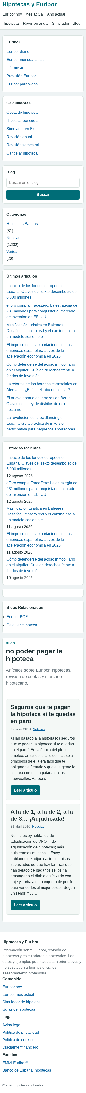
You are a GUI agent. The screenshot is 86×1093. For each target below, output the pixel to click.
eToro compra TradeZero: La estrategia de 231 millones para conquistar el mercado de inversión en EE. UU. (41, 311)
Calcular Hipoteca (21, 625)
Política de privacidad (20, 1032)
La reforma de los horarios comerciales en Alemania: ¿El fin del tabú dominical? (41, 387)
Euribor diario (17, 51)
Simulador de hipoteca (21, 1002)
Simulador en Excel (23, 129)
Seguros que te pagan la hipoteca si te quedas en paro (43, 714)
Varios (11, 252)
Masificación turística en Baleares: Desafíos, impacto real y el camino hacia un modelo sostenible (40, 331)
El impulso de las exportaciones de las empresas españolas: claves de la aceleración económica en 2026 (39, 350)
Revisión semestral (22, 145)
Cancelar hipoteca (22, 153)
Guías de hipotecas (18, 1009)
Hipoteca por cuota (22, 121)
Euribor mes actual (18, 994)
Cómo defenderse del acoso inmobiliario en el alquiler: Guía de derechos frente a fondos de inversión (40, 370)
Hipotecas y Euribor (29, 4)
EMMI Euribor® (15, 1063)
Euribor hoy (12, 14)
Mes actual (34, 14)
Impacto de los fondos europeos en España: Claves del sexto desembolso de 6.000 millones (41, 291)
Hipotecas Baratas (22, 224)
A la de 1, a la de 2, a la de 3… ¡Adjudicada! (42, 815)
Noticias (13, 238)
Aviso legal (11, 1025)
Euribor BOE (17, 617)
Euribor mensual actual (26, 60)
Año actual (56, 14)
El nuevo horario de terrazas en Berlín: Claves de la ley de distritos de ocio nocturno (38, 404)
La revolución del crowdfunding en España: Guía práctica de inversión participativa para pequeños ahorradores (40, 423)
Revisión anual (35, 23)
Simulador (60, 23)
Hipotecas (11, 23)
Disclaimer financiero (20, 1047)
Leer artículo (25, 790)
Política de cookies (18, 1040)
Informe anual (18, 68)
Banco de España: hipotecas (26, 1070)
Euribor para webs (22, 84)
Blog (77, 23)
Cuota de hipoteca (22, 112)
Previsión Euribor (21, 76)
